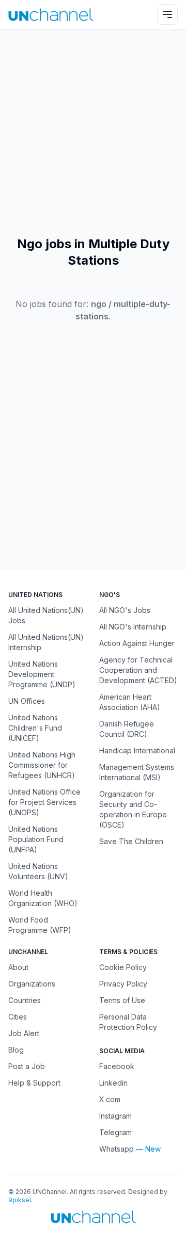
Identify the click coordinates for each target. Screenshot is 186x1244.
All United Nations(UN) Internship (46, 642)
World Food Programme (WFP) (39, 924)
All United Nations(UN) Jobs (46, 615)
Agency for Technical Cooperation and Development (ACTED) (138, 670)
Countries (24, 1000)
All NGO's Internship (132, 626)
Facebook (116, 1066)
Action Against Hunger (137, 643)
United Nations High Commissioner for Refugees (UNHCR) (41, 765)
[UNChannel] (51, 14)
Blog (16, 1049)
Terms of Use (122, 1000)
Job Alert (23, 1033)
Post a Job (26, 1066)
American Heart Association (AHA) (129, 702)
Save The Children (131, 841)
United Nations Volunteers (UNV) (38, 871)
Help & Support (34, 1082)
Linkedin (113, 1082)
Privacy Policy (123, 983)
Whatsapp (116, 1148)
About (18, 967)
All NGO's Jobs (124, 610)
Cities (17, 1016)
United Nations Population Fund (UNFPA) (36, 839)
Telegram (115, 1132)
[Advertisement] (93, 132)
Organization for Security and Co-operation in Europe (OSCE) (133, 809)
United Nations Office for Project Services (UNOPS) (44, 802)
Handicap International (137, 750)
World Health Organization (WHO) (43, 898)
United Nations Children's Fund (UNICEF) (35, 727)
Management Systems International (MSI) (136, 772)
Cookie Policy (123, 967)
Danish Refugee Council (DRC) (126, 728)
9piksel (19, 1200)
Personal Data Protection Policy (128, 1021)
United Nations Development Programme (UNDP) (41, 674)
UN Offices (26, 701)
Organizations (31, 983)
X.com (109, 1099)
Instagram (115, 1115)
